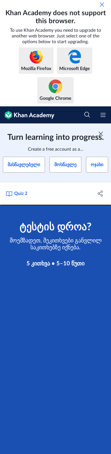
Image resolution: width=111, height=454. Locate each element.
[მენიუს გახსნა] (103, 114)
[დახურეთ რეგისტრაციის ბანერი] (100, 134)
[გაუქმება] (101, 4)
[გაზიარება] (100, 193)
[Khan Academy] (27, 115)
